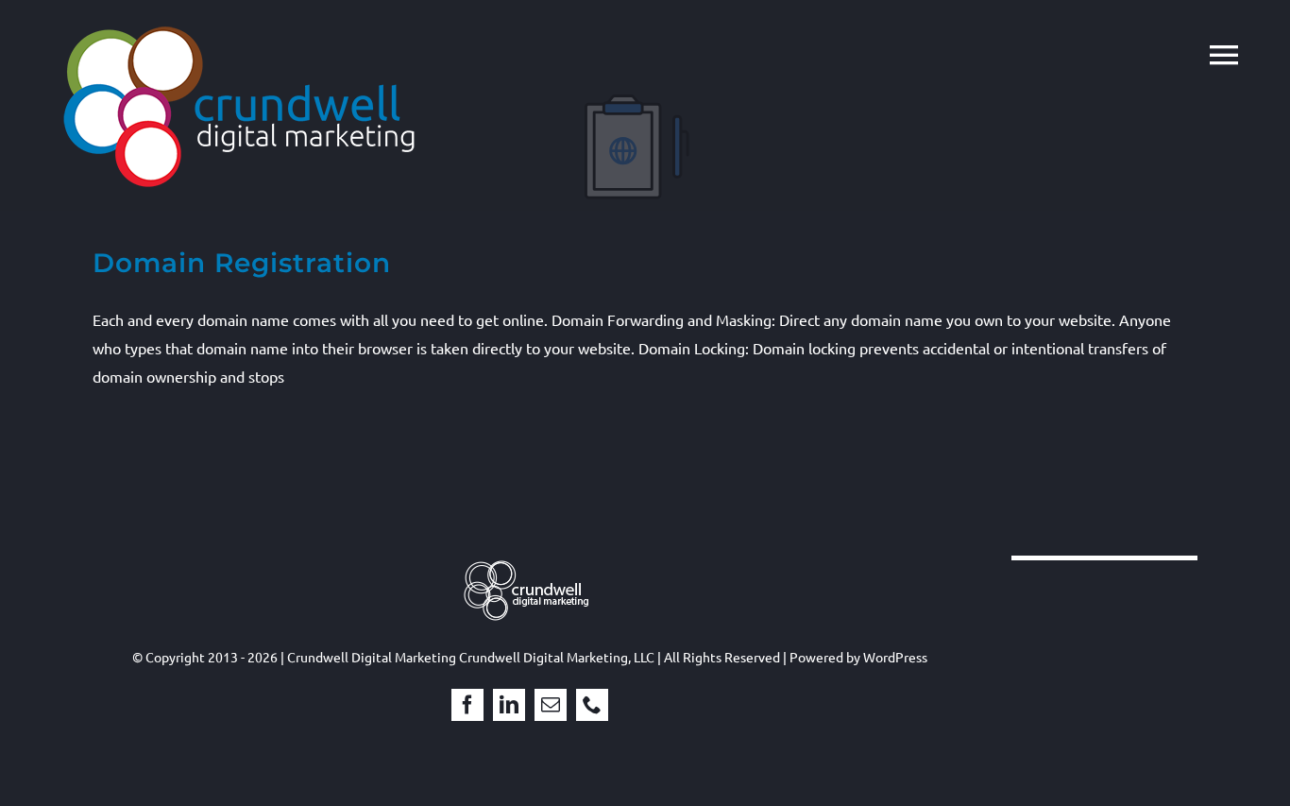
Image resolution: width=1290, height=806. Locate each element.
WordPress (895, 656)
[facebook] (467, 705)
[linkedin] (509, 705)
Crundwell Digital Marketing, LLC (556, 656)
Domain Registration (242, 263)
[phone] (592, 705)
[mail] (551, 705)
